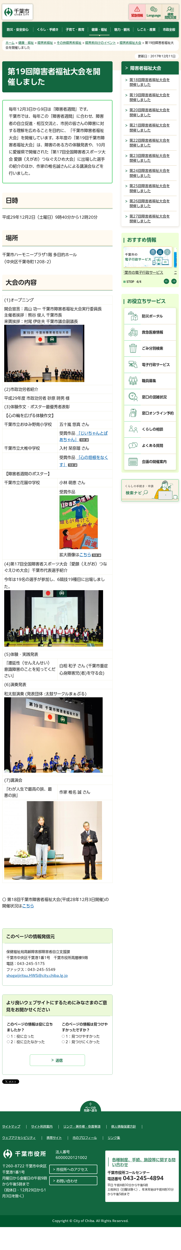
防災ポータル (152, 316)
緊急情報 (137, 15)
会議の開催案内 (154, 461)
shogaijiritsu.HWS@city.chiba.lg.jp (37, 975)
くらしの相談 (152, 429)
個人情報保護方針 (123, 1126)
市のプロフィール (85, 1137)
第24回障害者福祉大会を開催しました (150, 173)
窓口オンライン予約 (158, 413)
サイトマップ (11, 1126)
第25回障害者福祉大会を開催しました (150, 188)
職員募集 (149, 380)
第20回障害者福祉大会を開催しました (150, 112)
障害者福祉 (45, 42)
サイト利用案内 (42, 1126)
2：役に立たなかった (28, 1042)
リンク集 (114, 1137)
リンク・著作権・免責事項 (81, 1126)
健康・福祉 (26, 42)
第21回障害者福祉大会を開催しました (150, 127)
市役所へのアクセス (72, 1169)
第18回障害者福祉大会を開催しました (150, 82)
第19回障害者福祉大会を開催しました (150, 97)
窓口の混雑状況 (154, 397)
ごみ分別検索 (152, 348)
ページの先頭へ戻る (90, 1109)
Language (154, 15)
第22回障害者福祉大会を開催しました (150, 143)
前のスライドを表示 (166, 281)
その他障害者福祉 (69, 42)
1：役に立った (22, 1036)
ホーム (10, 42)
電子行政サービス (156, 364)
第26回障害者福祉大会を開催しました (150, 203)
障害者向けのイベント (100, 42)
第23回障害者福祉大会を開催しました (150, 158)
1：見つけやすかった (83, 1036)
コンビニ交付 (135, 272)
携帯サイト (54, 1137)
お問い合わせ (66, 1181)
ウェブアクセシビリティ (19, 1137)
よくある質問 (152, 445)
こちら (90, 555)
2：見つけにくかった (83, 1042)
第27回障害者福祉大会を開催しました (150, 219)
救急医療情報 (152, 332)
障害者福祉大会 (130, 42)
